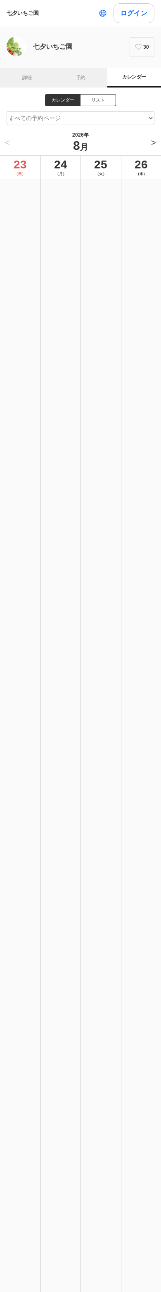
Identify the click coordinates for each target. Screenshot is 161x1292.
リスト (98, 99)
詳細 (27, 77)
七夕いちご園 (23, 13)
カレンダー (134, 77)
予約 (80, 77)
